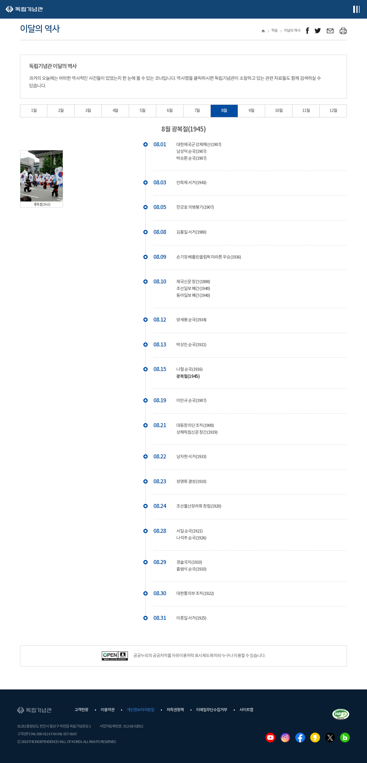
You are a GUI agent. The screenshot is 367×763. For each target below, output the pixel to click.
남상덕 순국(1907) (191, 151)
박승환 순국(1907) (191, 158)
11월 (306, 110)
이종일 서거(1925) (191, 618)
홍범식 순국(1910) (191, 569)
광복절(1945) (188, 376)
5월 (142, 110)
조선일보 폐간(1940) (193, 288)
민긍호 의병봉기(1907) (195, 207)
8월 (224, 110)
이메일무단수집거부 (211, 710)
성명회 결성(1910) (191, 481)
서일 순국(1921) (189, 531)
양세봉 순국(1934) (191, 320)
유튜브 (270, 737)
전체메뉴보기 (356, 9)
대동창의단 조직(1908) (195, 425)
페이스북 (300, 737)
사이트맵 (246, 710)
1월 (34, 110)
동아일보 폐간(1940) (193, 295)
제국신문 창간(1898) (193, 281)
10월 (279, 110)
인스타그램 (285, 737)
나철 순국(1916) (189, 369)
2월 (61, 110)
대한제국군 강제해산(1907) (198, 144)
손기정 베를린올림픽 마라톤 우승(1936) (208, 257)
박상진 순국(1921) (191, 344)
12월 (333, 110)
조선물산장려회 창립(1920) (198, 506)
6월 (170, 110)
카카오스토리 (315, 737)
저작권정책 (175, 710)
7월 (197, 110)
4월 (115, 110)
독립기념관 (24, 9)
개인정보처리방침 (140, 710)
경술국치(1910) (189, 562)
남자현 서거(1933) (191, 456)
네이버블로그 (345, 737)
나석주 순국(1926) (191, 538)
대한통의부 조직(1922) (195, 593)
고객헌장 (81, 710)
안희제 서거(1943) (191, 182)
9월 (251, 110)
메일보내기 (330, 30)
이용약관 (107, 710)
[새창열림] (307, 30)
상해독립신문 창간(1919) (196, 432)
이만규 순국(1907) (191, 400)
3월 (88, 110)
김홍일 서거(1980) (191, 232)
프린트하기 (343, 30)
